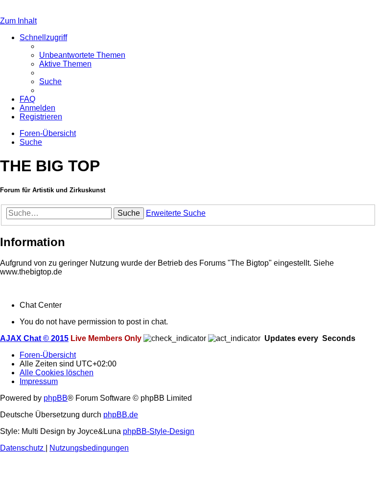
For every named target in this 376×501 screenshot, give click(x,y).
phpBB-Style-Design (158, 431)
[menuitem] (82, 55)
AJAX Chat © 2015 (34, 338)
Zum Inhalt (18, 21)
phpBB (56, 398)
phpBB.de (120, 414)
